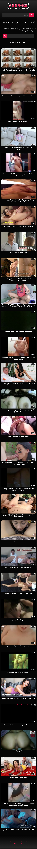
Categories (19, 841)
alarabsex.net (18, 843)
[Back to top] (31, 843)
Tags (27, 841)
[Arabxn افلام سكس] (18, 6)
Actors (11, 841)
